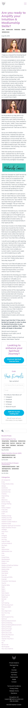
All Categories (6, 480)
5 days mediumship (8, 484)
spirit (18, 466)
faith (3, 506)
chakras (4, 494)
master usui (18, 443)
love (3, 555)
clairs (3, 29)
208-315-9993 (14, 701)
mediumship (17, 29)
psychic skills (6, 585)
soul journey (6, 613)
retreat (4, 599)
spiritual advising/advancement (11, 625)
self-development (7, 605)
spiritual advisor (7, 627)
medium (4, 563)
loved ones (5, 557)
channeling (5, 496)
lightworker (5, 549)
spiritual (23, 29)
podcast (4, 579)
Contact (14, 682)
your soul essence (7, 648)
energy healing (5, 441)
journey (4, 539)
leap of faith (6, 541)
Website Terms (14, 691)
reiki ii (7, 445)
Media (14, 679)
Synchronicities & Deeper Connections (10, 463)
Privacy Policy (14, 688)
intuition (4, 537)
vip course (5, 644)
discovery (5, 500)
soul (3, 609)
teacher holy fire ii (6, 447)
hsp (14, 457)
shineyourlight (6, 607)
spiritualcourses (5, 32)
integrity (4, 535)
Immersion (14, 672)
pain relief (5, 573)
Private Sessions (14, 663)
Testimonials (14, 677)
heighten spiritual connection (8, 455)
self (3, 601)
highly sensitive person (7, 457)
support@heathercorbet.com (14, 699)
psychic (4, 583)
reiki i (3, 445)
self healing (5, 603)
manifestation (6, 559)
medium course (7, 567)
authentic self (6, 490)
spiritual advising (7, 623)
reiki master (13, 445)
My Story (14, 674)
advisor (4, 486)
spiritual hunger (7, 629)
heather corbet (5, 443)
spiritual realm (15, 468)
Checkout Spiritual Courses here (14, 360)
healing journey (21, 441)
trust (3, 640)
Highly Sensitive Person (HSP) (11, 453)
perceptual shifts (7, 577)
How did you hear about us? (13, 395)
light (3, 547)
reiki (24, 443)
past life (4, 575)
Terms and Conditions (14, 686)
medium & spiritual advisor (10, 565)
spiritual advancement (9, 621)
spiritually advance (8, 634)
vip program (5, 646)
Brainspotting (14, 665)
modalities (5, 571)
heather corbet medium (9, 521)
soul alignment (6, 611)
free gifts (5, 509)
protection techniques (9, 581)
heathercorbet (9, 29)
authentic (5, 488)
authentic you (6, 492)
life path (4, 545)
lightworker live (7, 551)
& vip (3, 482)
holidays (4, 529)
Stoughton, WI (14, 697)
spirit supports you (6, 468)
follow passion (6, 507)
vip (3, 642)
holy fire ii (12, 443)
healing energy (13, 441)
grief (3, 513)
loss (3, 553)
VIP (14, 667)
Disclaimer (14, 693)
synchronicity (5, 470)
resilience (5, 597)
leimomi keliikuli (7, 543)
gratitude (5, 511)
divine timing (6, 502)
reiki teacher (20, 445)
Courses (14, 670)
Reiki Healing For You (9, 439)
